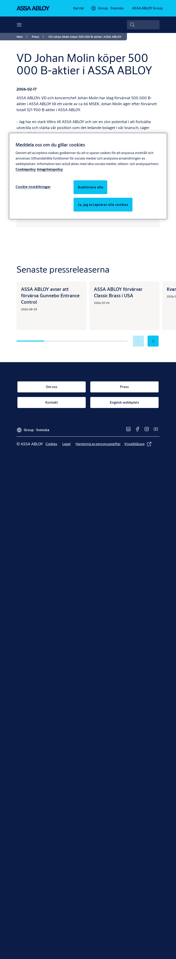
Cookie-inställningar (33, 187)
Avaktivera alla (90, 187)
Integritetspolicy (50, 169)
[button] (153, 341)
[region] (88, 175)
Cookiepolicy (26, 169)
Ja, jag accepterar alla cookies (103, 204)
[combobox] (143, 24)
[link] (78, 8)
